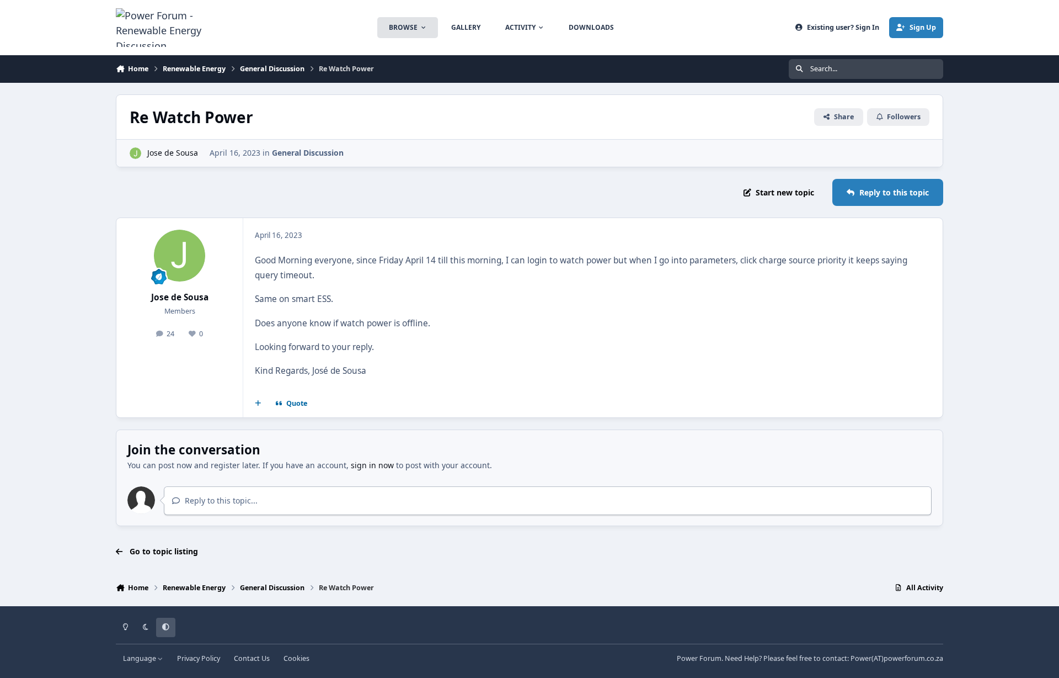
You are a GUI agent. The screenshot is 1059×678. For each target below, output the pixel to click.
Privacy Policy (198, 658)
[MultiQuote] (258, 403)
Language (140, 658)
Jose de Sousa (172, 152)
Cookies (296, 658)
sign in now (372, 465)
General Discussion (308, 152)
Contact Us (252, 658)
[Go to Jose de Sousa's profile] (135, 153)
